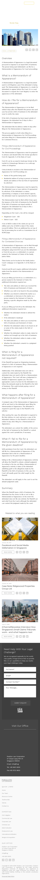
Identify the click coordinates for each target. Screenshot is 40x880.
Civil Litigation (9, 51)
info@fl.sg (15, 764)
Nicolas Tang (14, 23)
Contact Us (29, 3)
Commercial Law (7, 818)
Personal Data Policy (8, 876)
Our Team (5, 793)
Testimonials (6, 799)
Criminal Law (6, 824)
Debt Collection (6, 828)
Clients (4, 802)
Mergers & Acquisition (8, 837)
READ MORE (8, 552)
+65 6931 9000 (15, 767)
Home (4, 790)
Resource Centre (7, 796)
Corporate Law (6, 821)
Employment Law (7, 831)
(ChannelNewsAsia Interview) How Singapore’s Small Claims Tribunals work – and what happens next (19, 629)
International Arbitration (9, 834)
